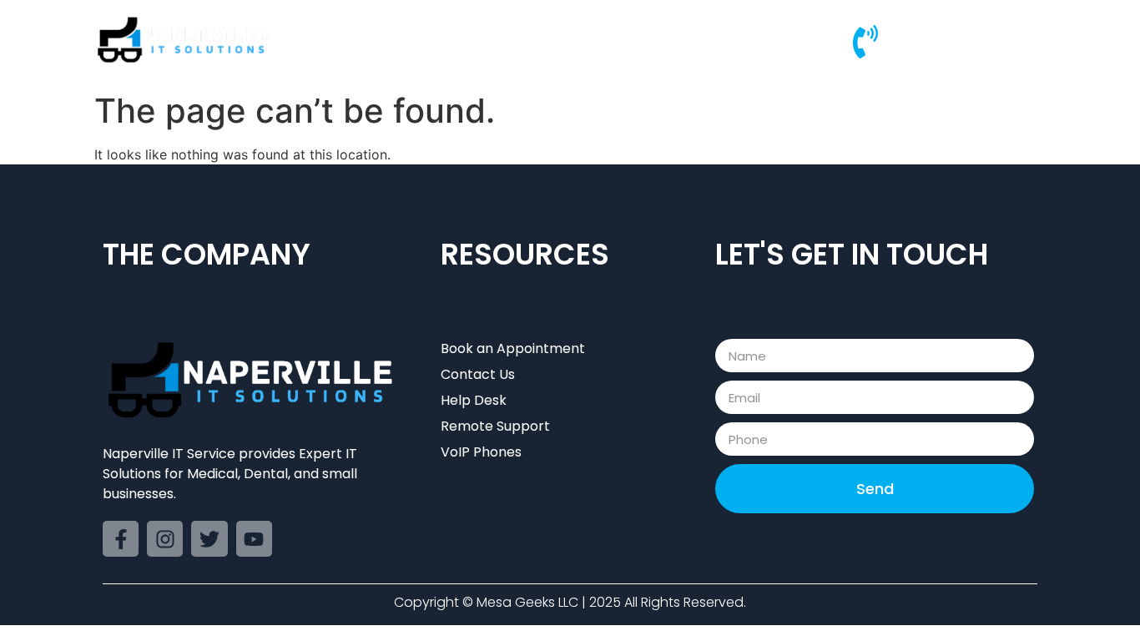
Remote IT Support (577, 41)
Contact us (798, 41)
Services (459, 41)
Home (383, 41)
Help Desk (701, 41)
